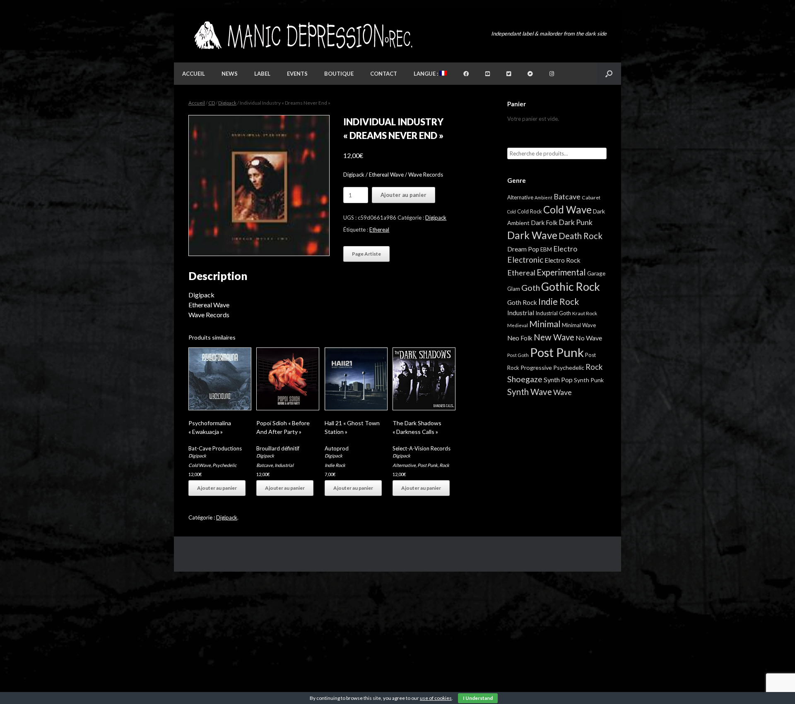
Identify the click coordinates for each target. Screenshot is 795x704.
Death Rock (580, 236)
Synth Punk (589, 379)
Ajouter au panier (403, 195)
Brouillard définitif (277, 448)
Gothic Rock (570, 286)
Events (297, 73)
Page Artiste (366, 254)
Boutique (339, 73)
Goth (530, 287)
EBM (546, 249)
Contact (383, 73)
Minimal (545, 323)
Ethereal (379, 229)
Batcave (264, 465)
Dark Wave (532, 235)
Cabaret (591, 197)
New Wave (554, 337)
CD (211, 103)
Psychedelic (224, 465)
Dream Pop (523, 249)
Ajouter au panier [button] (217, 488)
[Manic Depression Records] (302, 35)
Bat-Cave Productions (215, 448)
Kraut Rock (584, 313)
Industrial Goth (553, 313)
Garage (596, 273)
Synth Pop (558, 379)
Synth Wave (529, 392)
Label (262, 73)
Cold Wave (199, 465)
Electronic (525, 259)
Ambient (543, 197)
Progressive (536, 367)
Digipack (227, 103)
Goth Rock (522, 302)
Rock (444, 465)
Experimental (561, 272)
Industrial (284, 465)
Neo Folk (519, 338)
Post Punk (427, 465)
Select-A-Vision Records (421, 448)
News (230, 73)
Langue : (426, 73)
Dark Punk (576, 222)
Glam (513, 288)
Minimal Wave (579, 325)
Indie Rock (335, 465)
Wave (562, 392)
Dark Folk (544, 222)
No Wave (589, 338)
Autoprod (337, 448)
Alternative (404, 465)
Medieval (517, 325)
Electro (565, 248)
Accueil (193, 73)
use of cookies (436, 698)
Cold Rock (529, 211)
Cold (511, 211)
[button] (609, 73)
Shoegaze (524, 379)
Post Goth (518, 355)
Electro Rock (562, 260)
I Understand (478, 698)
